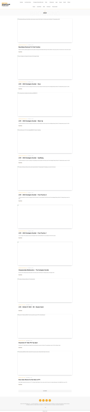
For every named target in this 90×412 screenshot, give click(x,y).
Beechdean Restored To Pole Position (29, 47)
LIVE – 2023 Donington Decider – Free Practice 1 (33, 233)
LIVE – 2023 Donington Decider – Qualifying (31, 158)
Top (45, 407)
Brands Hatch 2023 (22, 340)
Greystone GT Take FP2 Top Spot (28, 343)
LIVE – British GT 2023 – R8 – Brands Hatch (31, 307)
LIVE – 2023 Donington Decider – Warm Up (31, 121)
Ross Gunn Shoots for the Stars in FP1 (29, 379)
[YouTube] (50, 400)
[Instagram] (46, 400)
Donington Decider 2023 (23, 155)
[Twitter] (43, 400)
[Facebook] (40, 400)
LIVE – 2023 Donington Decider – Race (30, 84)
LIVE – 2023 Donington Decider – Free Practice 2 (33, 195)
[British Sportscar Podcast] (6, 4)
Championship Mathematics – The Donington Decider (34, 270)
